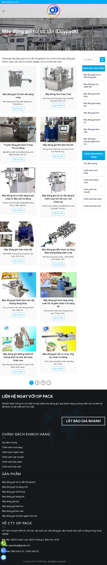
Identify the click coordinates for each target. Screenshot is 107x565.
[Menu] (3, 11)
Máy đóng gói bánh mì (92, 121)
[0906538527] (3, 543)
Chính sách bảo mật (92, 206)
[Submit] (102, 59)
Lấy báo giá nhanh (83, 421)
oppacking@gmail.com (16, 545)
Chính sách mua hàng (90, 171)
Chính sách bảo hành (93, 199)
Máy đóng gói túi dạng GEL (91, 85)
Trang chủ (7, 36)
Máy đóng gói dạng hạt (92, 104)
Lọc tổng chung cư (75, 561)
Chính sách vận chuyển (90, 190)
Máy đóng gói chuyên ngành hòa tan (92, 141)
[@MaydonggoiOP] (3, 557)
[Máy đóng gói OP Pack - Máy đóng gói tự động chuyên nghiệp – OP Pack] (53, 11)
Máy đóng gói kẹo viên (91, 130)
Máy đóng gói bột (91, 113)
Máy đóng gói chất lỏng (92, 95)
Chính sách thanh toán (91, 181)
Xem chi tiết (18, 109)
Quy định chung (90, 163)
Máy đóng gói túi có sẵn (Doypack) (92, 76)
